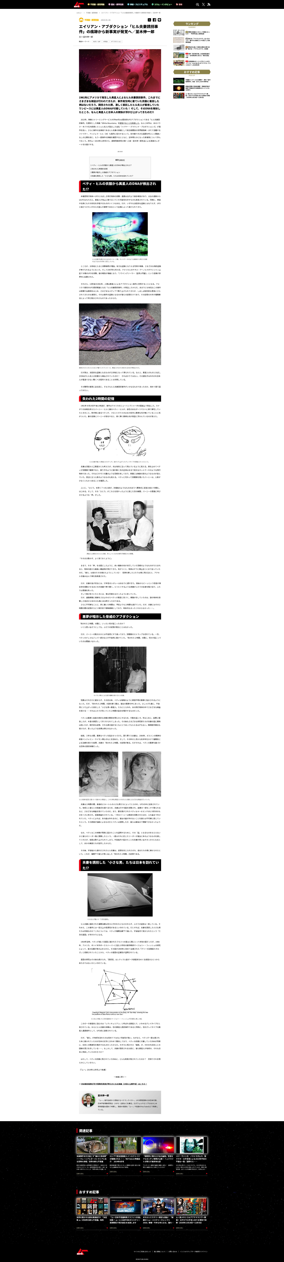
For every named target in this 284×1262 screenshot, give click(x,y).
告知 (180, 4)
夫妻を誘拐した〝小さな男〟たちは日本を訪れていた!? (112, 176)
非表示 (122, 160)
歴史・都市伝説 (117, 4)
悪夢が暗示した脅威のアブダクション (105, 172)
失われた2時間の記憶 (99, 168)
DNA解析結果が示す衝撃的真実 (93, 1084)
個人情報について (160, 1251)
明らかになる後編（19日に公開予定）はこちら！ (127, 1084)
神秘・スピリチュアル (139, 4)
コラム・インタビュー (163, 4)
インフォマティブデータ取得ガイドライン (193, 1251)
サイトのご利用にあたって (142, 1251)
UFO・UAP (97, 41)
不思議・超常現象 (97, 4)
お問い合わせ (173, 1251)
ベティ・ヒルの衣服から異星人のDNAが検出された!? (111, 165)
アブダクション (116, 41)
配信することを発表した (129, 123)
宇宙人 (106, 41)
